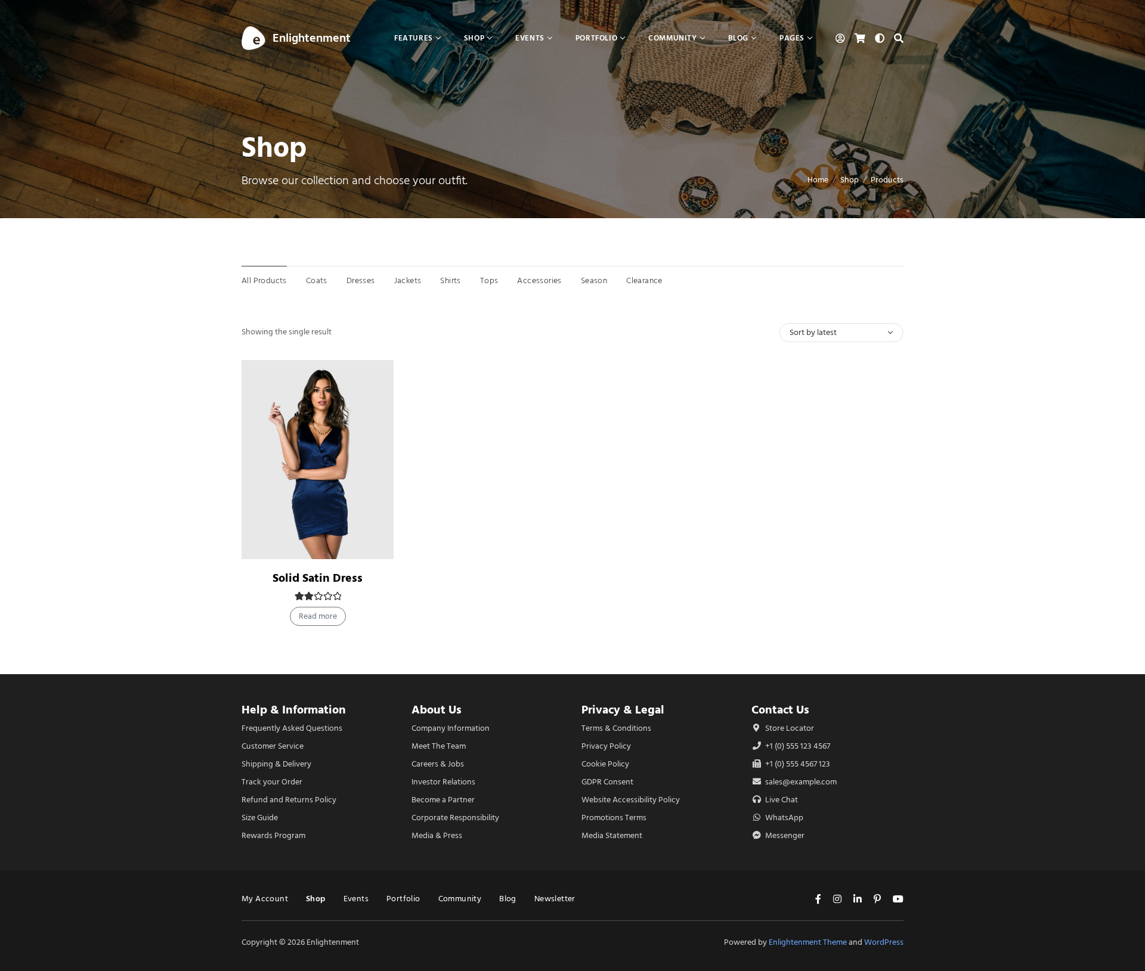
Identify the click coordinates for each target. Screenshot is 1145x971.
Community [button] (672, 38)
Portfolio (403, 898)
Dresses (360, 280)
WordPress (883, 942)
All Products (264, 280)
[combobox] (841, 332)
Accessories (539, 280)
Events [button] (529, 38)
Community (460, 898)
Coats (316, 280)
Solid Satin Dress (318, 577)
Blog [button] (738, 38)
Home (817, 179)
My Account (265, 898)
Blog (507, 898)
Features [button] (413, 38)
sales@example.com (801, 781)
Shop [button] (474, 38)
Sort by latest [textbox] (813, 332)
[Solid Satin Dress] (318, 459)
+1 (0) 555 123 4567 (796, 746)
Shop (849, 179)
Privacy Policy (606, 746)
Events (356, 898)
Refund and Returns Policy (289, 799)
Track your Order (272, 781)
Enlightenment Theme (808, 942)
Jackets (408, 280)
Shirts (450, 280)
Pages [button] (791, 38)
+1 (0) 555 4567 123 (796, 763)
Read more (318, 616)
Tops (489, 280)
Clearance (644, 280)
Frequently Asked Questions (292, 728)
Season (594, 280)
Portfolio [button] (596, 38)
